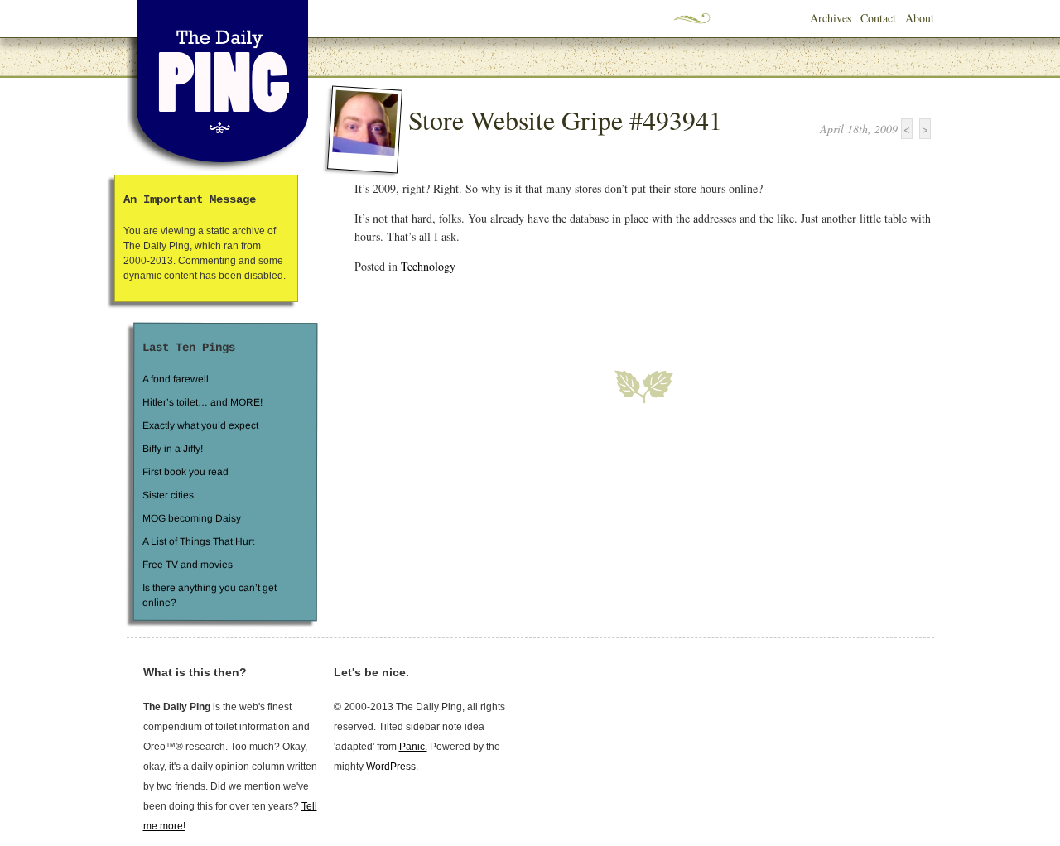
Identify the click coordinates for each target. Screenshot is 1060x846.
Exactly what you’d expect (200, 425)
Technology (428, 266)
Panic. (413, 746)
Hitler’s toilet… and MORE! (202, 402)
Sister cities (167, 495)
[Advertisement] (548, 312)
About (919, 18)
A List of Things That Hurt (197, 541)
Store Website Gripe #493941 (565, 119)
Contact (878, 18)
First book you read (185, 472)
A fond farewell (175, 379)
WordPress (391, 766)
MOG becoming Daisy (191, 518)
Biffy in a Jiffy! (172, 448)
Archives (830, 18)
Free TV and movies (187, 564)
